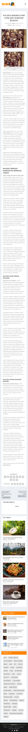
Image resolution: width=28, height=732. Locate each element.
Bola (10, 664)
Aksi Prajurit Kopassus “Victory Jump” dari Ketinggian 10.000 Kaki (15, 645)
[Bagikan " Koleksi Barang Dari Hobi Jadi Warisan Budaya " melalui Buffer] (23, 476)
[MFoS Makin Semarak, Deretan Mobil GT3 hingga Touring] (5, 631)
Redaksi (5, 727)
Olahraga (11, 693)
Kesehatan (7, 674)
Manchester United (9, 684)
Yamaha (6, 716)
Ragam (6, 700)
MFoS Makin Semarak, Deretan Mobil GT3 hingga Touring (15, 630)
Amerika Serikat (13, 657)
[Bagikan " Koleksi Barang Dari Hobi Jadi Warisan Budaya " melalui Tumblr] (14, 476)
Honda (12, 667)
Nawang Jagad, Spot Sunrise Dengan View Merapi (13, 558)
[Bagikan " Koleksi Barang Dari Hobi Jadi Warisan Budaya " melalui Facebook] (5, 476)
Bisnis (5, 664)
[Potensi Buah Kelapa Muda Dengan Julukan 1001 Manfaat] (14, 528)
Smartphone (7, 707)
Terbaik (14, 710)
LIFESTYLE (16, 626)
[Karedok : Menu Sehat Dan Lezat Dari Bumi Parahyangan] (14, 570)
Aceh (5, 657)
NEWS (15, 639)
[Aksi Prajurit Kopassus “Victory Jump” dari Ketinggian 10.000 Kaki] (5, 644)
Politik (17, 697)
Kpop (13, 674)
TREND (15, 619)
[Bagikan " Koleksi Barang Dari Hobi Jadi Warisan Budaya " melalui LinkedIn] (20, 476)
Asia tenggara (8, 661)
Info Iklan (11, 727)
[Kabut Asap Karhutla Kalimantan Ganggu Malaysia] (5, 618)
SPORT (15, 633)
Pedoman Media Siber (14, 728)
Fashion (6, 667)
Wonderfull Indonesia (16, 713)
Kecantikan (18, 670)
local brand (16, 680)
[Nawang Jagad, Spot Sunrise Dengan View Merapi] (14, 549)
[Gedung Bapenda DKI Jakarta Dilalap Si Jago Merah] (5, 638)
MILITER (15, 647)
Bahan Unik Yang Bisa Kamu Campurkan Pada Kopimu (11, 602)
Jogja (11, 670)
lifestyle (6, 677)
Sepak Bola (7, 703)
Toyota (21, 710)
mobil (5, 687)
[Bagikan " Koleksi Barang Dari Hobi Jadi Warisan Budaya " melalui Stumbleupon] (11, 479)
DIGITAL (20, 664)
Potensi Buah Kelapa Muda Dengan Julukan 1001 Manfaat (12, 538)
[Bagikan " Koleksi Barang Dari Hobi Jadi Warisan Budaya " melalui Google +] (11, 476)
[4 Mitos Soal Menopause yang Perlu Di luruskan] (5, 624)
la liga (19, 674)
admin (13, 23)
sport (15, 707)
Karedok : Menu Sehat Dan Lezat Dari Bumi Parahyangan (13, 580)
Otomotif (19, 693)
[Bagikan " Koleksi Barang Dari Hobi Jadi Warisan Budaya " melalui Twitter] (8, 476)
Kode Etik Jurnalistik (19, 727)
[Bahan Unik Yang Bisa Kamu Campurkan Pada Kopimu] (14, 592)
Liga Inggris (14, 677)
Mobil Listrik (13, 687)
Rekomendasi (13, 700)
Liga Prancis (7, 680)
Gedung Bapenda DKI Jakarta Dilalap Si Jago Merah (15, 637)
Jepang (6, 670)
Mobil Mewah (7, 690)
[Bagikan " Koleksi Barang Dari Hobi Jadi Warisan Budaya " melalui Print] (17, 479)
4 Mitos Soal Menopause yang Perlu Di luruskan (15, 624)
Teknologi (7, 710)
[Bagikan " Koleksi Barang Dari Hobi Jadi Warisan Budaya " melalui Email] (14, 479)
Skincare (14, 703)
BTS (15, 664)
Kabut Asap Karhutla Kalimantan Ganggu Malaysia (16, 617)
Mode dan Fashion (19, 690)
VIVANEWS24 (14, 724)
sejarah (21, 700)
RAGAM (9, 25)
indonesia (19, 667)
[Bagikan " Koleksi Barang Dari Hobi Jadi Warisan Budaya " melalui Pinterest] (17, 476)
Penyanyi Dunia (8, 697)
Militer (19, 684)
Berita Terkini (18, 661)
